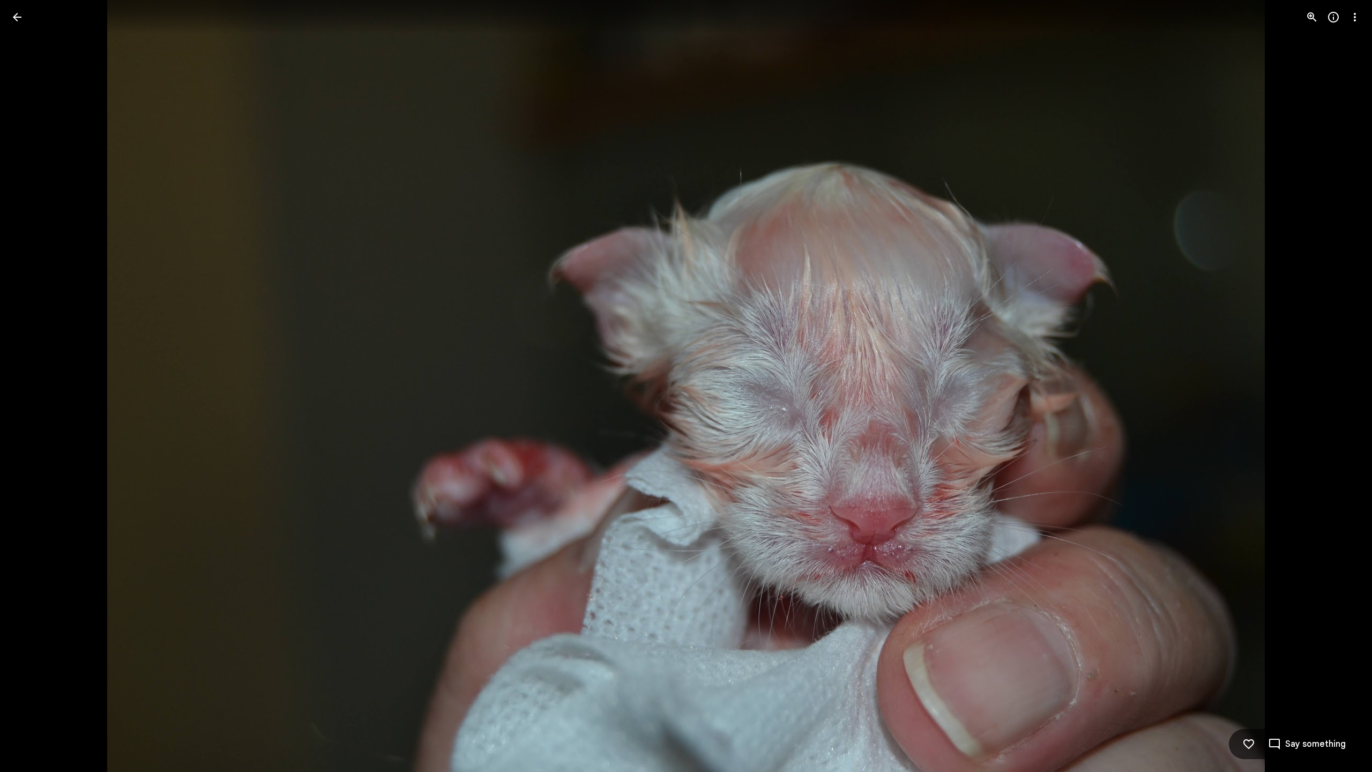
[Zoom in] (1312, 17)
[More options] (1355, 17)
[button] (30, 386)
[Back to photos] (17, 17)
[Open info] (1333, 17)
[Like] (1248, 744)
